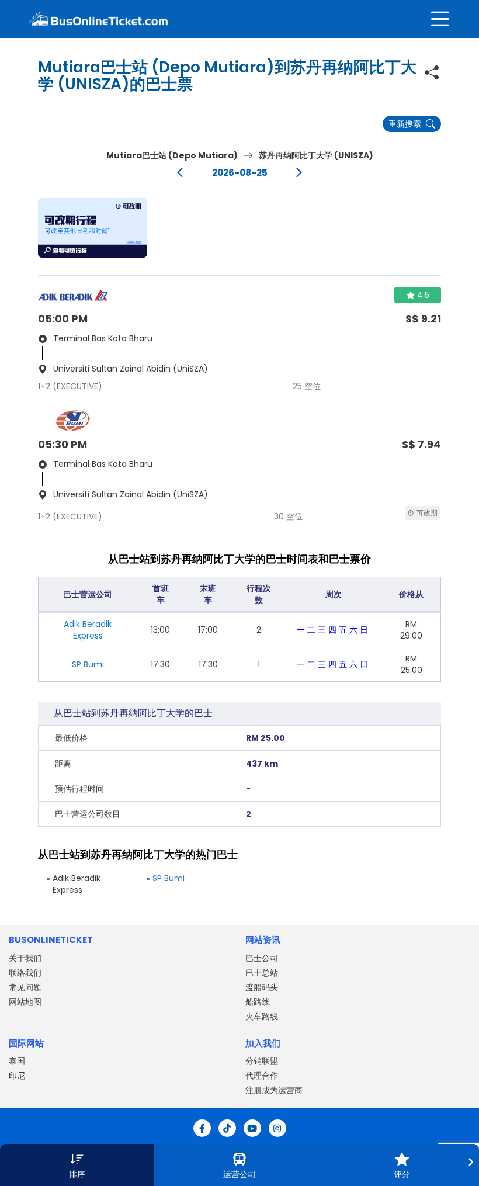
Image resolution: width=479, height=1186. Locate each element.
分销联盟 (261, 1061)
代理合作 (261, 1075)
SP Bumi (88, 664)
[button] (92, 228)
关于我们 (25, 958)
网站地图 (25, 1002)
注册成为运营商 (274, 1090)
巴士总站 (261, 973)
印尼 (17, 1075)
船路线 (257, 1002)
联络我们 (25, 973)
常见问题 (25, 987)
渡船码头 (261, 987)
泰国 (17, 1061)
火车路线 (261, 1016)
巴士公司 (261, 958)
